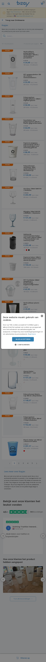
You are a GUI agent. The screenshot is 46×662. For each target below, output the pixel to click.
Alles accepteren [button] (23, 339)
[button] (23, 344)
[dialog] (23, 331)
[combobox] (42, 316)
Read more (32, 334)
